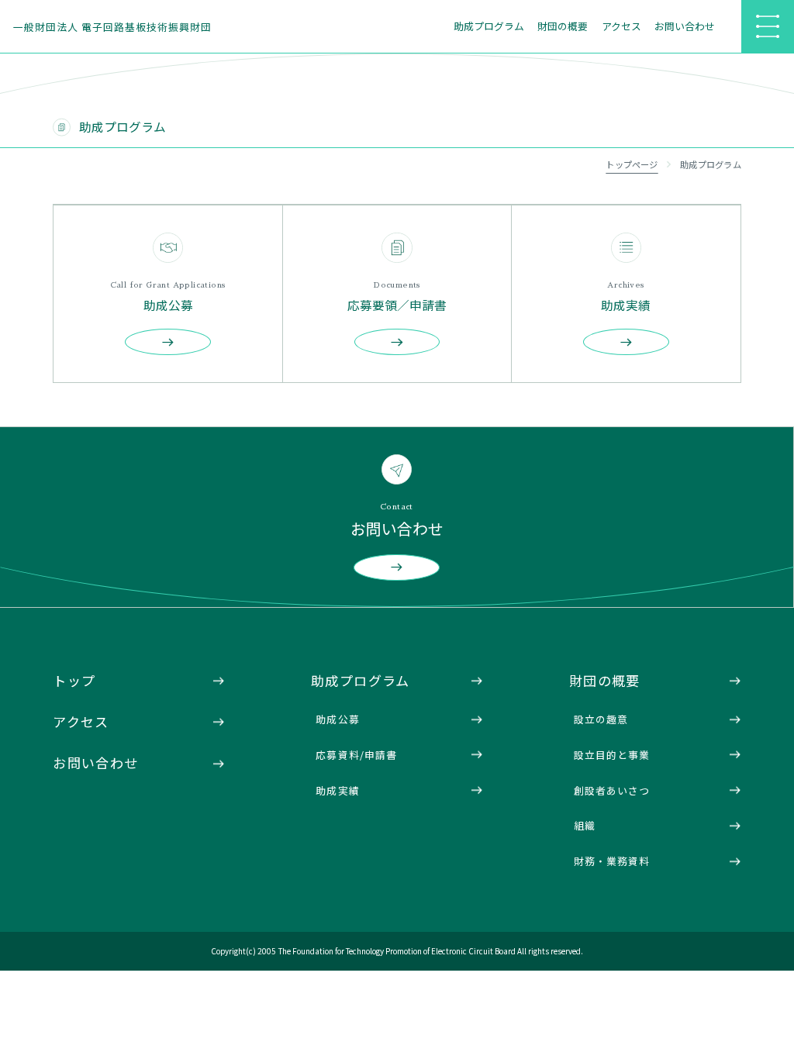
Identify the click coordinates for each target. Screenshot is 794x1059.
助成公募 (337, 719)
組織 (585, 825)
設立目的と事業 (612, 754)
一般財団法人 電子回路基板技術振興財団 (112, 26)
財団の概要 (562, 26)
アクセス (621, 26)
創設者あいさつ (612, 790)
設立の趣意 (601, 719)
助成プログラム (489, 26)
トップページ (632, 164)
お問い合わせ (684, 26)
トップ (74, 680)
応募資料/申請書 (356, 754)
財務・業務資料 (612, 861)
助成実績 (337, 790)
